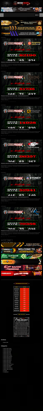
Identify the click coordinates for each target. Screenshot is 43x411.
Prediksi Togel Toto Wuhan (8, 369)
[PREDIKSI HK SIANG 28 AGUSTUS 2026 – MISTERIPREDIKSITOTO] (21, 218)
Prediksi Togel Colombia (7, 349)
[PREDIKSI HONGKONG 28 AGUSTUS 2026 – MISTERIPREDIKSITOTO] (21, 49)
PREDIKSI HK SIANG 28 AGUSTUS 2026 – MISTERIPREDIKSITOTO (15, 230)
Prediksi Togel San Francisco (8, 364)
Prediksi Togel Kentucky (7, 357)
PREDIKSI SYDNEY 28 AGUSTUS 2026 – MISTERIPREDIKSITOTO (15, 197)
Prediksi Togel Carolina (7, 348)
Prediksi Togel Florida (7, 352)
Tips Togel (5, 370)
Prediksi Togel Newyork (7, 360)
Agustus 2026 (5, 342)
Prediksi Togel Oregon (7, 361)
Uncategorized (5, 371)
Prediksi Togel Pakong (7, 362)
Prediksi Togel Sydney (7, 366)
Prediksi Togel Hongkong (7, 356)
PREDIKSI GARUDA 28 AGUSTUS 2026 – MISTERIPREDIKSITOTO (15, 163)
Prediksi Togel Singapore (7, 365)
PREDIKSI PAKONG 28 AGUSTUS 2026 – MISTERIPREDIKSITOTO (15, 95)
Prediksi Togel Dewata (7, 351)
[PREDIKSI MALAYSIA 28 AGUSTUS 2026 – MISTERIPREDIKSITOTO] (21, 117)
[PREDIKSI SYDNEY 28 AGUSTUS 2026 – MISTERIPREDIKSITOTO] (21, 184)
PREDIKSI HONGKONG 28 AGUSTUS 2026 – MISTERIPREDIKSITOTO (15, 62)
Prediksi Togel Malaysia (7, 358)
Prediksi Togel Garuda (7, 353)
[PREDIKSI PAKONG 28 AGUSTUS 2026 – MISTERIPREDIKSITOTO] (21, 83)
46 (9, 240)
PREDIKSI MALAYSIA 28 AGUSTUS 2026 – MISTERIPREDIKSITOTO (15, 129)
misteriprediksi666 (13, 101)
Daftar (25, 290)
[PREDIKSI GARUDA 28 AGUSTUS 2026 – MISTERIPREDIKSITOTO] (21, 151)
